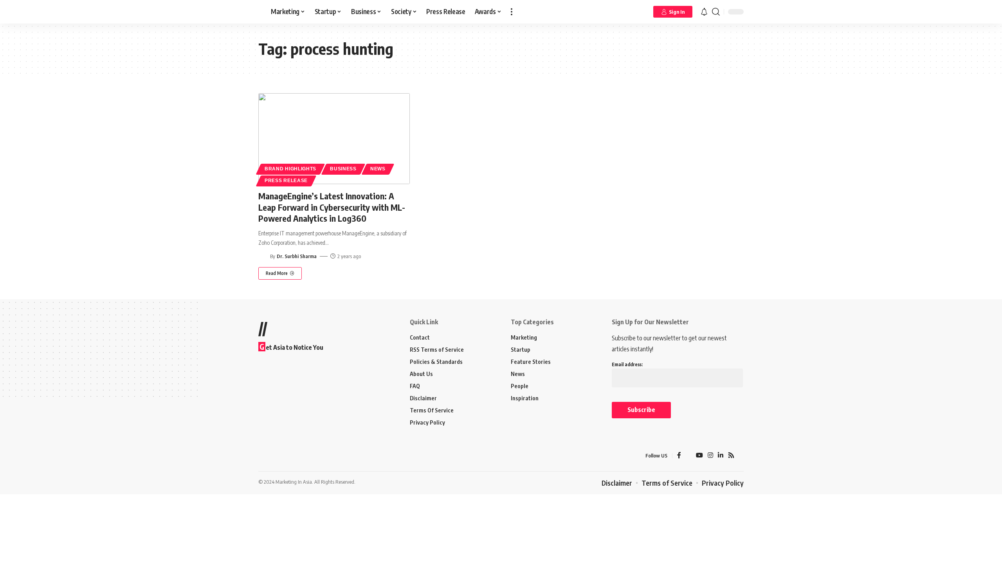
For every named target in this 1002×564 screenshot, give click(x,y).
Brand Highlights (290, 168)
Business (343, 168)
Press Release (286, 180)
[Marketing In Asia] (275, 455)
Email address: (627, 364)
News (378, 168)
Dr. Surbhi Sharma (297, 256)
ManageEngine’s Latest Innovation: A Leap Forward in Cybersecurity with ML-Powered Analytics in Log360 (331, 207)
